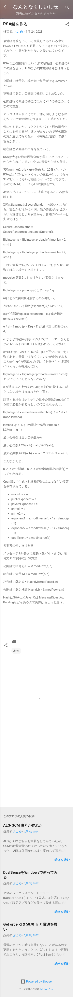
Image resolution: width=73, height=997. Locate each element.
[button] (67, 25)
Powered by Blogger (39, 981)
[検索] (67, 8)
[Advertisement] (36, 775)
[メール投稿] (13, 643)
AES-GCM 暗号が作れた (23, 825)
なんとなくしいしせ (36, 7)
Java (16, 651)
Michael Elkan (47, 989)
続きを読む (62, 860)
